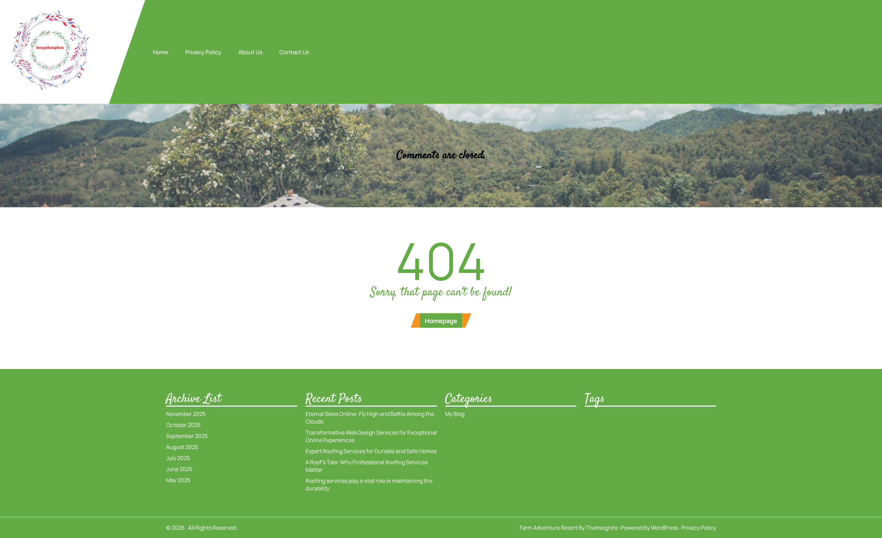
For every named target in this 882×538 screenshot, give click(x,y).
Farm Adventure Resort (548, 527)
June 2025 (179, 469)
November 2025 (186, 414)
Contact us (294, 52)
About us (250, 52)
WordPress (664, 527)
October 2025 (183, 425)
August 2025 (182, 447)
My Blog (454, 414)
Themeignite (602, 527)
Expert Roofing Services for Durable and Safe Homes (371, 451)
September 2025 (187, 436)
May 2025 (178, 480)
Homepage (441, 321)
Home (160, 52)
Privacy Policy (203, 52)
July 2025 (178, 458)
